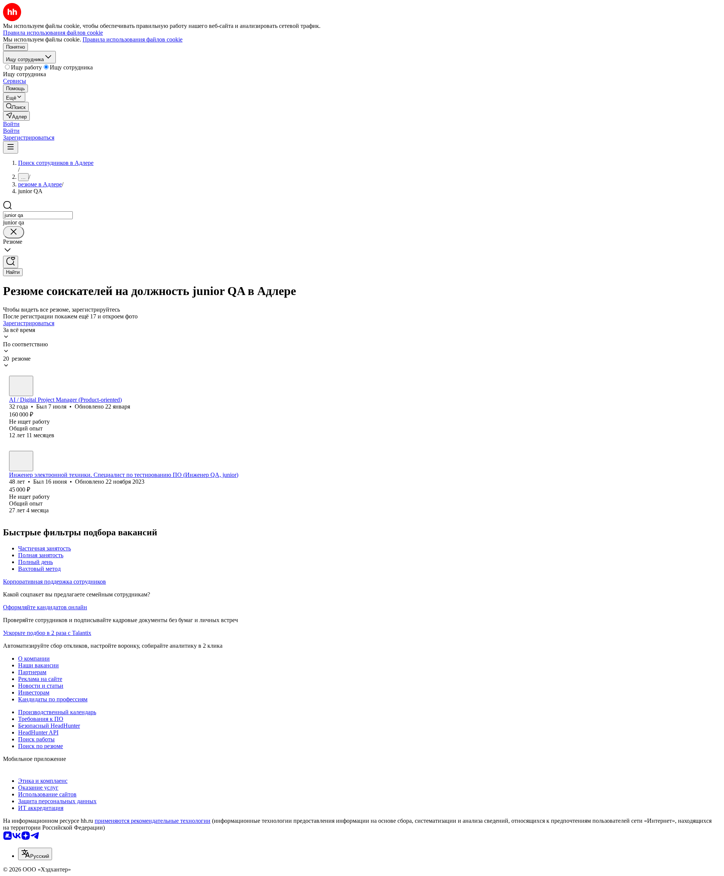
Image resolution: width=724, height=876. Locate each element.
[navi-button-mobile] (10, 147)
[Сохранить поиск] (10, 262)
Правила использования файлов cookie (133, 39)
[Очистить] (13, 232)
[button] (11, 124)
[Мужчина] (21, 386)
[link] (16, 106)
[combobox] (38, 215)
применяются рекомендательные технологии (152, 821)
